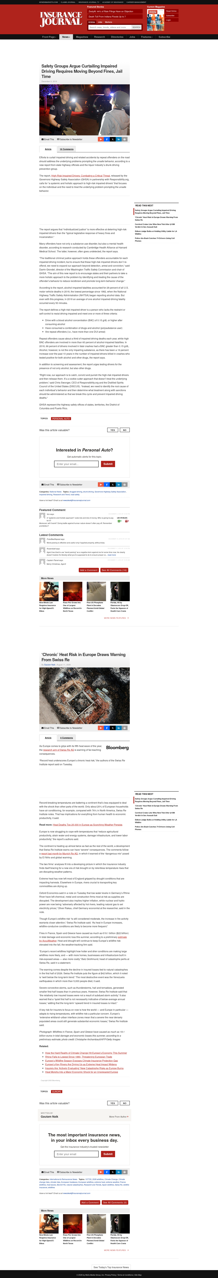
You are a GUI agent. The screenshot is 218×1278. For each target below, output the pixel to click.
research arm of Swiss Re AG (58, 750)
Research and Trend (61, 494)
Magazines (82, 37)
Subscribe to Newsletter (70, 139)
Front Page (48, 37)
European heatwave (69, 1182)
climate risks (55, 1182)
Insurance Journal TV (89, 2)
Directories (117, 37)
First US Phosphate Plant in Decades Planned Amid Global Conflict (95, 606)
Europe (56, 1091)
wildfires (51, 1187)
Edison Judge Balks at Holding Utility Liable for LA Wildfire (156, 821)
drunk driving (88, 491)
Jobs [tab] (100, 22)
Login (168, 20)
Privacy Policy (110, 1275)
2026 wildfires (98, 1179)
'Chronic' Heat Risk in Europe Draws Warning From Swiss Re (156, 807)
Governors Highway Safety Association (110, 491)
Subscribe (170, 15)
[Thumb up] (119, 521)
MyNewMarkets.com (48, 2)
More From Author (118, 1116)
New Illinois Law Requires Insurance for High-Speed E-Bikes (47, 606)
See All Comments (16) (114, 570)
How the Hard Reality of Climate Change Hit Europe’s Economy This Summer (86, 1053)
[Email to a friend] (101, 139)
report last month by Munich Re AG (59, 853)
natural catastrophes (75, 1184)
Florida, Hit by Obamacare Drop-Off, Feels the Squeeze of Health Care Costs (119, 606)
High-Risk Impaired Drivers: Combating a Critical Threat (80, 175)
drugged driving (76, 491)
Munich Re (61, 1184)
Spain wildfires (108, 1184)
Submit (108, 464)
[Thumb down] (126, 521)
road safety (75, 494)
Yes (112, 430)
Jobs (132, 37)
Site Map (138, 1275)
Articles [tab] (91, 22)
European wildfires (86, 1182)
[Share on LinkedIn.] (119, 139)
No (124, 430)
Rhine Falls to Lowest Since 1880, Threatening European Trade (78, 1056)
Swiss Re (118, 1184)
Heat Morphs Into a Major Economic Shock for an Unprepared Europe (81, 1072)
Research (99, 37)
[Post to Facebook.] (107, 139)
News (65, 37)
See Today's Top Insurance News (111, 1267)
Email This (49, 139)
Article (48, 149)
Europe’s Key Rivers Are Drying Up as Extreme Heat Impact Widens (81, 1064)
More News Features (115, 618)
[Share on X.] (113, 139)
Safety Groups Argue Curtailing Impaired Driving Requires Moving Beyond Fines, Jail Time (155, 211)
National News (56, 491)
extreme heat (99, 1182)
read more (112, 555)
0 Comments (66, 737)
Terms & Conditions (125, 1275)
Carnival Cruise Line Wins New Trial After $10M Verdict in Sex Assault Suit (155, 225)
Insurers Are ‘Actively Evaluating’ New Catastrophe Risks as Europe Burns (84, 1068)
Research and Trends (92, 1184)
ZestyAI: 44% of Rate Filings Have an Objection (111, 11)
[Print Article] (125, 139)
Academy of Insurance (112, 2)
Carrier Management (136, 2)
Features (146, 37)
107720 (88, 1179)
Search (136, 27)
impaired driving (45, 494)
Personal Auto (61, 418)
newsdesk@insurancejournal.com (76, 500)
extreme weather (112, 1182)
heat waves (51, 1184)
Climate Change (111, 1179)
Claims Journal (68, 2)
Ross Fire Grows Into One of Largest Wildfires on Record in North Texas (72, 606)
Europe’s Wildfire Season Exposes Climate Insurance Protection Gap (81, 1060)
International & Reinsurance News (63, 1179)
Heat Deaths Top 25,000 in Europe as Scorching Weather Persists (87, 824)
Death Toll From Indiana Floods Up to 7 (107, 16)
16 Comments (67, 149)
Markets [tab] (108, 22)
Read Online (171, 11)
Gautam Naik (49, 664)
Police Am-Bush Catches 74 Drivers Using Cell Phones (155, 828)
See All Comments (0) (115, 1202)
